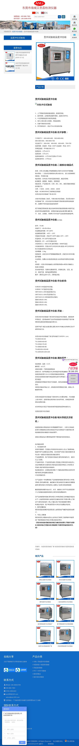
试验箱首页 (7, 31)
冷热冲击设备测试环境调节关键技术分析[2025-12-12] (22, 55)
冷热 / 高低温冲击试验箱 (41, 661)
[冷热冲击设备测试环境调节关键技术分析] (10, 60)
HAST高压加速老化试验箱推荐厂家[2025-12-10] (22, 65)
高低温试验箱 (38, 668)
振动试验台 (37, 674)
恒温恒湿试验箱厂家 (47, 546)
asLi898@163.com (12, 694)
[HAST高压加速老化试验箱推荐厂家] (10, 71)
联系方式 (9, 680)
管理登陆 (51, 744)
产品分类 (37, 656)
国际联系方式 (11, 705)
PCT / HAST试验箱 (40, 671)
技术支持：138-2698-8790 (22, 18)
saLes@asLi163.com (13, 697)
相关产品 (39, 556)
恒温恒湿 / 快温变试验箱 (41, 664)
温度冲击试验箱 (17, 31)
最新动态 (18, 48)
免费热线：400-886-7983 (22, 16)
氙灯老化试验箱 (39, 677)
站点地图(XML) (58, 741)
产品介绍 (40, 87)
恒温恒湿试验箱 (60, 546)
